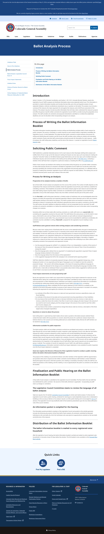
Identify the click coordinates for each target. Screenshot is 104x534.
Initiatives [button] (51, 36)
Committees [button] (39, 36)
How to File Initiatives (13, 66)
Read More (74, 9)
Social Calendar (56, 495)
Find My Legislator (78, 18)
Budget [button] (61, 36)
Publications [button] (82, 36)
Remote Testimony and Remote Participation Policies (37, 498)
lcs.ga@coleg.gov (88, 160)
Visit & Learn (64, 18)
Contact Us (80, 502)
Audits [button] (71, 36)
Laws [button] (16, 36)
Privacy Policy (32, 507)
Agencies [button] (94, 36)
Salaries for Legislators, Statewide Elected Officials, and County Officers (16, 511)
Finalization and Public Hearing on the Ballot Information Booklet (48, 80)
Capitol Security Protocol (13, 495)
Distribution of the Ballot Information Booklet (49, 84)
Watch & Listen (92, 18)
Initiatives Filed (11, 62)
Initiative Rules (11, 83)
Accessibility (9, 491)
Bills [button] (8, 36)
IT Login (54, 509)
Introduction (39, 68)
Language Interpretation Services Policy (38, 492)
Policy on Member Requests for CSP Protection (62, 504)
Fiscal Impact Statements (14, 79)
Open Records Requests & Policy (38, 503)
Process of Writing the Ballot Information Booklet (47, 72)
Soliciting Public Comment (43, 76)
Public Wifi (32, 510)
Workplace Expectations (35, 514)
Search (95, 27)
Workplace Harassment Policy (37, 518)
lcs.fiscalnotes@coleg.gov (40, 285)
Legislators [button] (26, 36)
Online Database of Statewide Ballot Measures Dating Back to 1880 (17, 94)
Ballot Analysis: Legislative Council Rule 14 (17, 74)
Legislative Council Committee (60, 395)
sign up (93, 399)
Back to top (93, 480)
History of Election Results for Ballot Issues (17, 88)
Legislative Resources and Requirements (13, 506)
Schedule (54, 18)
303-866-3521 (82, 159)
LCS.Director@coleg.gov (39, 345)
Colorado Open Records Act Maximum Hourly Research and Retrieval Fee (16, 500)
